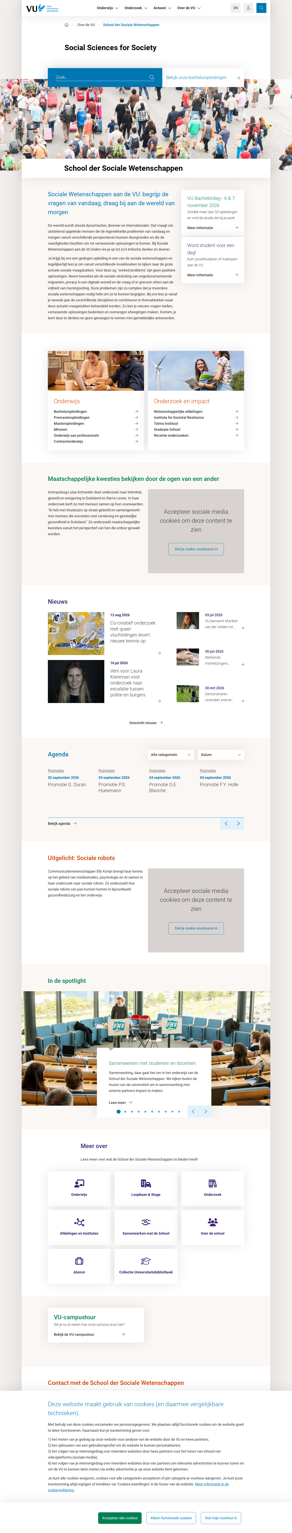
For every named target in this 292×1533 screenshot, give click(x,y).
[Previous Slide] (193, 1112)
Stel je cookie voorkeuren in (196, 549)
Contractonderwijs (68, 441)
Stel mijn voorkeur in (221, 1518)
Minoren (60, 429)
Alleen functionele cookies (171, 1518)
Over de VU (86, 25)
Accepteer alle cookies (120, 1518)
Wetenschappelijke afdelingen (178, 411)
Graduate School (167, 429)
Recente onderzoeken (171, 435)
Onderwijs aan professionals (76, 435)
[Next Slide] (205, 1112)
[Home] (67, 25)
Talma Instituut (166, 423)
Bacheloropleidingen (70, 411)
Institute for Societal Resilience (179, 417)
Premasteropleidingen (72, 417)
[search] (152, 77)
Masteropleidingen (69, 423)
